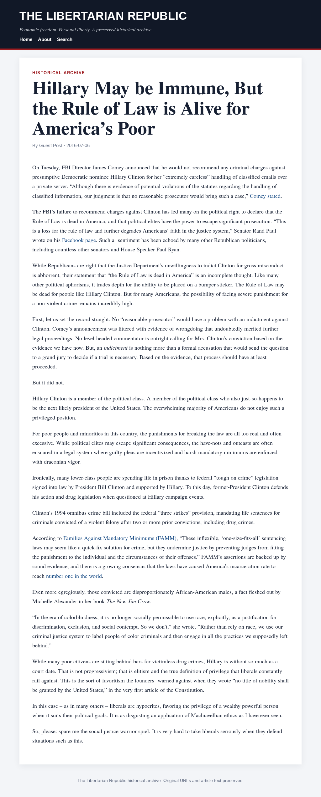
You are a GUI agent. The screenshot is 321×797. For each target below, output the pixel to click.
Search (64, 39)
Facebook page (79, 240)
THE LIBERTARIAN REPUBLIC (103, 15)
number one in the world (74, 575)
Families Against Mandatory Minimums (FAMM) (119, 538)
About (44, 39)
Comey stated (265, 195)
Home (25, 39)
